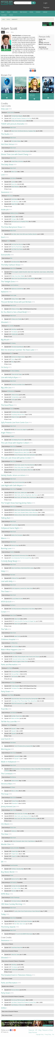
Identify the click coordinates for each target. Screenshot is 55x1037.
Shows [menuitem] (2, 12)
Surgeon (12, 436)
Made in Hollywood (8, 762)
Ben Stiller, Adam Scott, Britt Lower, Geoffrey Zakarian (24, 234)
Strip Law (4, 109)
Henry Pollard (10, 695)
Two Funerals (14, 676)
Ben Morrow (13, 777)
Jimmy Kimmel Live (8, 806)
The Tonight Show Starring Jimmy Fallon (16, 503)
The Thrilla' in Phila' (15, 888)
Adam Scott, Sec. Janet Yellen (21, 450)
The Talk (4, 629)
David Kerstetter (14, 865)
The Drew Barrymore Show (11, 227)
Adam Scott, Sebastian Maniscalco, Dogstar (24, 510)
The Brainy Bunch (15, 412)
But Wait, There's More (16, 716)
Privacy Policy (48, 1034)
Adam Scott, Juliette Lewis (20, 492)
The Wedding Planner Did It (17, 439)
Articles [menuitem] (31, 12)
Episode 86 (17, 756)
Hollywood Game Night (10, 528)
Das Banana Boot (15, 261)
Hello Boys (14, 329)
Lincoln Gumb (10, 112)
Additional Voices (14, 213)
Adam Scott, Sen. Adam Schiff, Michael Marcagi (25, 818)
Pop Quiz (13, 891)
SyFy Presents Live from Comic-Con (14, 422)
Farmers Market (15, 990)
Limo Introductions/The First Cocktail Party (21, 558)
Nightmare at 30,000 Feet (17, 288)
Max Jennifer (10, 325)
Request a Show (47, 1030)
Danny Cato (13, 827)
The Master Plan (15, 688)
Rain (12, 361)
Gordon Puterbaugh (14, 897)
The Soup (4, 794)
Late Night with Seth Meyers (12, 485)
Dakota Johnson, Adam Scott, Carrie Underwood (25, 515)
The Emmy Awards (8, 927)
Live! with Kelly (6, 581)
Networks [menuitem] (15, 12)
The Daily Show (7, 164)
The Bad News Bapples (16, 116)
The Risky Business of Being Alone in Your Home (23, 608)
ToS (53, 1034)
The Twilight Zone (8, 281)
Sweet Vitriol (14, 204)
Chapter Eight (14, 851)
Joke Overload (14, 646)
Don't (3, 237)
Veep (3, 571)
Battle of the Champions (17, 535)
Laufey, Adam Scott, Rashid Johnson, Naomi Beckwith (27, 911)
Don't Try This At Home (16, 246)
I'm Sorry (4, 367)
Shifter (3, 1008)
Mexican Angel (14, 545)
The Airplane (14, 331)
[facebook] (31, 71)
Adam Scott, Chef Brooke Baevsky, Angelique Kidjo (23, 131)
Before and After (15, 718)
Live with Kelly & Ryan (9, 377)
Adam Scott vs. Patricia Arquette (22, 151)
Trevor (11, 408)
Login (45, 3)
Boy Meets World (7, 872)
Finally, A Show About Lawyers (18, 120)
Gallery (7, 32)
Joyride (13, 181)
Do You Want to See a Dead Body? (14, 312)
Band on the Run (15, 879)
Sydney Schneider (14, 848)
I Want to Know (14, 394)
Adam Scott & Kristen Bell (18, 482)
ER (2, 862)
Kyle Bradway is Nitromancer (18, 1005)
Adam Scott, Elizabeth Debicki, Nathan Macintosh (26, 512)
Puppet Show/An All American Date (19, 555)
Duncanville (5, 255)
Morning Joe (5, 749)
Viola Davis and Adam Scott (18, 384)
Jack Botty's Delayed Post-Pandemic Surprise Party (23, 1002)
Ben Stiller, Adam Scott (19, 923)
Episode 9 (13, 731)
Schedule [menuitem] (38, 12)
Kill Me (13, 399)
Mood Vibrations (15, 186)
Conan (3, 612)
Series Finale (15, 801)
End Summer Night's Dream (18, 357)
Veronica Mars (6, 784)
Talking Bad (5, 518)
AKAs (12, 32)
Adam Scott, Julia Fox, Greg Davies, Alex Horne (25, 495)
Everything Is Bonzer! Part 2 (18, 414)
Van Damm (12, 605)
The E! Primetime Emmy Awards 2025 (23, 746)
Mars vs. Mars (14, 791)
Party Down (5, 691)
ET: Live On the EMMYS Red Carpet (23, 934)
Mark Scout (10, 195)
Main (3, 32)
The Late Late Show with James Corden (16, 458)
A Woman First (14, 578)
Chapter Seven (14, 853)
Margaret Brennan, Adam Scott (21, 452)
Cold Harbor (14, 199)
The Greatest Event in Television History (16, 975)
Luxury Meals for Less (17, 598)
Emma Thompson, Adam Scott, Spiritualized (24, 454)
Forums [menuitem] (11, 15)
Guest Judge (13, 295)
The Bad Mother (15, 397)
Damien (12, 552)
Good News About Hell (16, 947)
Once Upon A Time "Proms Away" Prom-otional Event (24, 701)
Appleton (13, 216)
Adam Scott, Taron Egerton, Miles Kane (23, 469)
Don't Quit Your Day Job (17, 244)
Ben (11, 353)
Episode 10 (14, 728)
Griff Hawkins (13, 882)
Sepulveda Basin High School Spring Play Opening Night (24, 698)
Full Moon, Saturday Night (17, 869)
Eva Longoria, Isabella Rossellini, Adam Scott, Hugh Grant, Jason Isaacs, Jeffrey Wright (32, 272)
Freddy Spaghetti (15, 686)
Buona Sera (14, 184)
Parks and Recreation (32, 95)
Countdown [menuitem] (4, 15)
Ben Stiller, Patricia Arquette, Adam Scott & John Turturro (26, 656)
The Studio (5, 134)
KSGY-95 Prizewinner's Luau (18, 703)
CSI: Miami (5, 824)
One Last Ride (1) (15, 674)
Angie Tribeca (6, 433)
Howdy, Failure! (15, 299)
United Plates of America (17, 161)
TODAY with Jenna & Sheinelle (12, 124)
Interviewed (13, 742)
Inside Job (5, 209)
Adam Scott (13, 127)
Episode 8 (13, 733)
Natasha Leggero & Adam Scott (20, 661)
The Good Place (7, 405)
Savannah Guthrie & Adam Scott (20, 659)
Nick (11, 258)
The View (4, 834)
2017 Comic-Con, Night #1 (20, 429)
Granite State (14, 525)
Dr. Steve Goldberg (14, 371)
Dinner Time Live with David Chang (14, 154)
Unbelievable (14, 334)
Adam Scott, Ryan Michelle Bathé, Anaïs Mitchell (22, 278)
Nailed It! (4, 292)
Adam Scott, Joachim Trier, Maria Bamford (24, 465)
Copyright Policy (40, 1034)
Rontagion (13, 219)
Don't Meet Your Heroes (17, 249)
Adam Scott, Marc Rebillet (18, 276)
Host (8, 240)
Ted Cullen (12, 574)
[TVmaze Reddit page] (15, 1030)
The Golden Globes (16, 141)
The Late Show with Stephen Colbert (15, 443)
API (36, 1030)
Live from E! (5, 739)
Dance (13, 359)
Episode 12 (17, 758)
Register (46, 8)
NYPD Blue (5, 894)
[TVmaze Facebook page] (11, 1030)
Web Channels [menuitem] (23, 12)
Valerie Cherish (15, 780)
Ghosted (45, 94)
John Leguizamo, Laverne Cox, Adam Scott (22, 588)
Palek (8, 725)
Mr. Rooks (12, 787)
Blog (39, 1030)
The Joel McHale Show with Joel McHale (16, 302)
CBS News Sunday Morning (11, 904)
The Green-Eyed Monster (17, 346)
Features (31, 1030)
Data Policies (33, 1032)
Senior (11, 875)
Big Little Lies (19, 94)
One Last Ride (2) (15, 671)
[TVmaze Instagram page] (13, 1030)
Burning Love (6, 548)
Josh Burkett (13, 712)
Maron (3, 538)
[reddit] (33, 71)
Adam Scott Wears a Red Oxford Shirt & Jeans (22, 568)
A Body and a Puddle (16, 319)
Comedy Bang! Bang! (9, 561)
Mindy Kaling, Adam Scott (20, 467)
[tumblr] (35, 71)
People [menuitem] (8, 12)
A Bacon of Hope (15, 309)
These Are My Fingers (16, 374)
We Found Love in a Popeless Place (19, 221)
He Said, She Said (15, 886)
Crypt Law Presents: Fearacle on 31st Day (21, 118)
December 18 (15, 803)
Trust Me (4, 709)
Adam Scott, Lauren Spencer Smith (22, 816)
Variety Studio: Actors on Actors (13, 475)
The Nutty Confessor (16, 901)
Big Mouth (5, 340)
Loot (3, 175)
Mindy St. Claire (15, 417)
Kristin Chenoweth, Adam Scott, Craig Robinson (24, 841)
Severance (4, 94)
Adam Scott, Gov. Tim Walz (20, 813)
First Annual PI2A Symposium (18, 1000)
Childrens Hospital (8, 639)
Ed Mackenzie (10, 391)
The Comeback (6, 774)
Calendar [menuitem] (45, 12)
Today (3, 914)
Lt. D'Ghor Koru (13, 643)
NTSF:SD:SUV (6, 602)
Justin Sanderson (14, 285)
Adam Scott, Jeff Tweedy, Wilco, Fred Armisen (25, 497)
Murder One (5, 844)
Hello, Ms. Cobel (15, 954)
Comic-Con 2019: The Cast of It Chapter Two (25, 621)
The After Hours (15, 201)
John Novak (13, 178)
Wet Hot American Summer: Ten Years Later (17, 350)
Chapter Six (14, 856)
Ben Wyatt (9, 668)
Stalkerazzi (14, 831)
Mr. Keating (12, 343)
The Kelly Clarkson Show (10, 265)
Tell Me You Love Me (9, 721)
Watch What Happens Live (11, 649)
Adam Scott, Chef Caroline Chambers (23, 921)
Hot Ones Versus (7, 144)
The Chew (5, 591)
